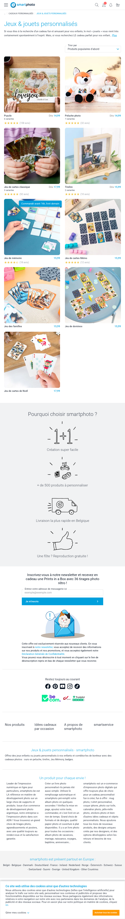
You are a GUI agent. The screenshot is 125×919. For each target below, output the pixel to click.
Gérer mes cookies (16, 912)
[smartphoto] (22, 5)
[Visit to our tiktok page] (77, 686)
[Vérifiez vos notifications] (110, 4)
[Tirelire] (93, 156)
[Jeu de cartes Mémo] (93, 227)
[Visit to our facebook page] (47, 686)
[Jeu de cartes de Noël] (32, 360)
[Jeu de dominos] (93, 295)
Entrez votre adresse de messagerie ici (46, 588)
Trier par (72, 45)
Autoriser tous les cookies (106, 912)
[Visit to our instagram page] (69, 686)
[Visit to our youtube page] (62, 686)
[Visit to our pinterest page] (55, 686)
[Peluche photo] (93, 84)
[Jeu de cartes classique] (32, 156)
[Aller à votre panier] (117, 4)
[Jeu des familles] (32, 295)
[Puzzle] (32, 84)
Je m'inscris (32, 601)
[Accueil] (4, 13)
